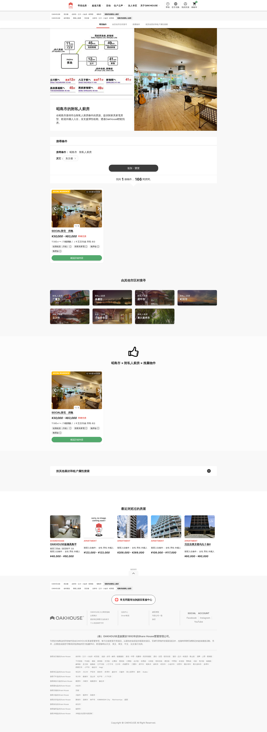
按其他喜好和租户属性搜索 (157, 24)
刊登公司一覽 (157, 615)
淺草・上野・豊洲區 (204, 656)
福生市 (94, 667)
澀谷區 (167, 661)
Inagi (101, 667)
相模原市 (93, 681)
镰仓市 (101, 681)
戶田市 (92, 672)
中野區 (174, 661)
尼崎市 (85, 700)
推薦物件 (136, 24)
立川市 (58, 316)
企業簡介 (93, 615)
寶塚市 (78, 700)
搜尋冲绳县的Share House (60, 713)
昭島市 (148, 664)
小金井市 (100, 316)
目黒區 (143, 661)
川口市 (85, 672)
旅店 (154, 619)
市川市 (78, 676)
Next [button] (98, 208)
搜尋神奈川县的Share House (61, 681)
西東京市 (79, 667)
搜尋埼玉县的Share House (60, 672)
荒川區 (201, 661)
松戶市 (99, 676)
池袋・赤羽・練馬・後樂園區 (113, 656)
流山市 (92, 676)
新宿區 (99, 661)
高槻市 (92, 695)
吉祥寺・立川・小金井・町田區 (87, 656)
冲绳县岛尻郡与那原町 (84, 713)
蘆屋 (126, 700)
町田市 (185, 298)
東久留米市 (144, 316)
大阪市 (78, 695)
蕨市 (138, 672)
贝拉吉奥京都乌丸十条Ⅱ (197, 544)
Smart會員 (125, 615)
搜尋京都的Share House (59, 690)
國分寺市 (187, 664)
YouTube (198, 621)
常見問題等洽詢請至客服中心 (136, 599)
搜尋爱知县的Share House (60, 686)
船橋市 (85, 676)
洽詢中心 (124, 612)
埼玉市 (78, 672)
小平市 (87, 667)
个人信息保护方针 (97, 623)
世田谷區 (158, 661)
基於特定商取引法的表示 (99, 619)
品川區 (136, 661)
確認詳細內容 (76, 258)
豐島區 (188, 661)
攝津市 (85, 695)
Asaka (145, 672)
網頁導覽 (155, 612)
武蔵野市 (126, 664)
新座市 (99, 672)
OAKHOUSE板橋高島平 (63, 544)
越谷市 (114, 672)
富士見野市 (130, 672)
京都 (77, 690)
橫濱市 (78, 681)
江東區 (128, 661)
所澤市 (107, 672)
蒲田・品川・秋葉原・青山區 (184, 656)
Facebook (192, 618)
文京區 (107, 661)
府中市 (143, 298)
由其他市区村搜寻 (119, 24)
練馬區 (78, 664)
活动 (108, 5)
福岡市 (78, 709)
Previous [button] (55, 208)
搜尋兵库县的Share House (60, 700)
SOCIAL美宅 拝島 (62, 230)
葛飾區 (92, 664)
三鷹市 (58, 298)
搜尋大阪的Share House (59, 695)
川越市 (121, 672)
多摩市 (100, 298)
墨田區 (121, 661)
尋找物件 (103, 24)
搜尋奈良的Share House (59, 704)
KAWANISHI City (103, 700)
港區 (93, 661)
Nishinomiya (117, 700)
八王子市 (109, 664)
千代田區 (79, 661)
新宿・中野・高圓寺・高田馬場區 (138, 656)
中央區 (87, 661)
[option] (77, 209)
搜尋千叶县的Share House (60, 676)
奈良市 (78, 704)
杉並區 (181, 661)
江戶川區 (100, 664)
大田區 (150, 661)
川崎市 (85, 681)
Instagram (205, 618)
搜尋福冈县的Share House (60, 709)
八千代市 (108, 676)
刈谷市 (78, 686)
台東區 (114, 661)
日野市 (179, 664)
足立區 (85, 664)
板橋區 (208, 661)
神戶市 (92, 700)
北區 (195, 661)
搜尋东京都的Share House (60, 656)
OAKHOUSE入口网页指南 (100, 612)
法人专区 (132, 5)
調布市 (155, 664)
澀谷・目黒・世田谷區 (161, 656)
